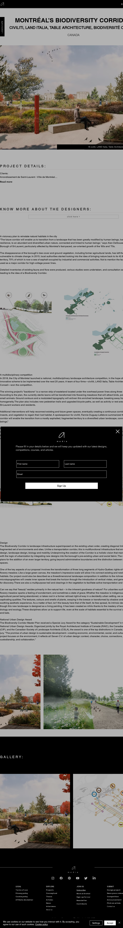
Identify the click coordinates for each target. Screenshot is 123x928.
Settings (96, 922)
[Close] (119, 923)
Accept (110, 922)
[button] (118, 431)
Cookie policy (41, 924)
